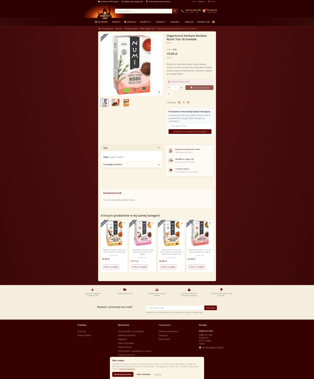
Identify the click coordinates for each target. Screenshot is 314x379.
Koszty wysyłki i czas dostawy (131, 331)
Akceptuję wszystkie (122, 374)
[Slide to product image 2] (115, 103)
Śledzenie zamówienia (168, 331)
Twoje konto (164, 325)
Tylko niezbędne (144, 374)
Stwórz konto (164, 339)
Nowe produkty (84, 335)
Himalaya (189, 22)
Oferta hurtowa (124, 347)
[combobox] (143, 11)
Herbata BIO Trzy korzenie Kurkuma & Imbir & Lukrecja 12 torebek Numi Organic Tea (171, 252)
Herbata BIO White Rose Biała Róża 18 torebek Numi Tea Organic (142, 252)
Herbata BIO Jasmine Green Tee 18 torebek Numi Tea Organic (199, 251)
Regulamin (122, 339)
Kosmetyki (146, 22)
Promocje (130, 22)
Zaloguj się (163, 335)
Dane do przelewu (126, 343)
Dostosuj (157, 374)
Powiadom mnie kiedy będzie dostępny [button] (190, 131)
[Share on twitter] (184, 102)
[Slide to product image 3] (126, 103)
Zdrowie (176, 22)
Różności (203, 22)
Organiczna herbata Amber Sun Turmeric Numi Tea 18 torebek (114, 251)
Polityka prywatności (127, 369)
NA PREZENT (101, 22)
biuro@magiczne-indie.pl (212, 347)
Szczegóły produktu (112, 164)
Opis (105, 148)
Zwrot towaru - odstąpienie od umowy (134, 351)
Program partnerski (126, 355)
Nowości (116, 22)
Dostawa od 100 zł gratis (109, 1)
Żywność (161, 22)
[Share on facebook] (179, 102)
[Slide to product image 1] (105, 103)
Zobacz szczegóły (111, 267)
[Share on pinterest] (188, 102)
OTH (169, 43)
